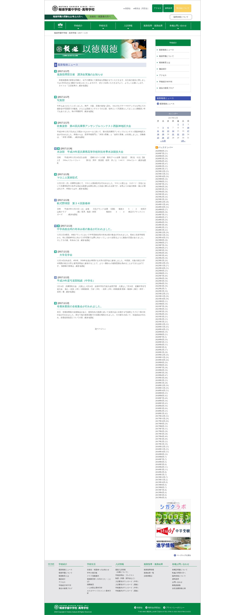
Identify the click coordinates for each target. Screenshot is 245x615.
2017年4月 (159, 436)
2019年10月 (160, 360)
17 (188, 131)
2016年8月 (159, 457)
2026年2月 (159, 166)
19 (163, 134)
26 (163, 138)
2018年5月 (159, 403)
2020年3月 (159, 347)
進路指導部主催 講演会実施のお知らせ (80, 74)
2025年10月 (160, 176)
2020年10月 (160, 329)
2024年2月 (159, 227)
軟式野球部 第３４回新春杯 (73, 203)
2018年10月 (160, 390)
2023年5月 (159, 250)
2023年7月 (159, 245)
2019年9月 (159, 362)
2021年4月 (159, 314)
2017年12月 (160, 416)
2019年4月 (159, 375)
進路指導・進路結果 (153, 25)
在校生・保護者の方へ (100, 16)
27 (168, 138)
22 (178, 134)
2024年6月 (159, 217)
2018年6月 (159, 401)
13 (168, 131)
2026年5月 (159, 158)
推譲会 (139, 608)
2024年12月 (160, 202)
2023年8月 (159, 243)
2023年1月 (159, 260)
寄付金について (182, 8)
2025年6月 (159, 187)
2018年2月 (159, 411)
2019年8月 (159, 365)
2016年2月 (159, 472)
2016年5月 (159, 464)
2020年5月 (159, 342)
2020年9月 (159, 332)
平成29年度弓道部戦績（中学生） (76, 280)
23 (183, 134)
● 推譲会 (127, 8)
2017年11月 (160, 418)
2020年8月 (159, 334)
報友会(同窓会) (154, 608)
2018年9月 (159, 393)
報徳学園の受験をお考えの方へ (68, 16)
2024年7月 (159, 215)
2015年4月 (159, 497)
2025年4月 (159, 192)
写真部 (62, 100)
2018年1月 (159, 413)
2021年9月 (159, 301)
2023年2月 (159, 258)
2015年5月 (159, 495)
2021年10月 (160, 299)
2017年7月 (159, 429)
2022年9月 (159, 271)
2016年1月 (159, 475)
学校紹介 (78, 25)
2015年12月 (160, 477)
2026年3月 (159, 164)
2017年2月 (159, 441)
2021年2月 (159, 319)
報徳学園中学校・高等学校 (65, 33)
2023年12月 (160, 232)
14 (173, 131)
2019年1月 (159, 383)
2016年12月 (160, 446)
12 (163, 131)
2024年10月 (160, 207)
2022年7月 (159, 276)
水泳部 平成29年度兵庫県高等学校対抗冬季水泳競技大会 (90, 151)
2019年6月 (159, 370)
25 (158, 138)
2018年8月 (159, 396)
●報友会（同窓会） (141, 8)
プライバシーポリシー (175, 608)
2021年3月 (159, 317)
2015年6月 (159, 492)
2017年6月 (159, 431)
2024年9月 (159, 209)
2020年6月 (159, 339)
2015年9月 (159, 485)
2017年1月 (159, 444)
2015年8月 (159, 487)
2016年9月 (159, 454)
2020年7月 (159, 337)
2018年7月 (159, 398)
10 (188, 128)
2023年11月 (160, 235)
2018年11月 (160, 388)
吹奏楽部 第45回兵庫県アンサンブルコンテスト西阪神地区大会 (94, 126)
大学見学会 (64, 254)
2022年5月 (159, 281)
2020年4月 (159, 345)
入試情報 (128, 25)
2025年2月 (159, 197)
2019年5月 (159, 373)
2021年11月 (160, 296)
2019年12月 (160, 355)
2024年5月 (159, 220)
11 (158, 131)
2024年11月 (160, 204)
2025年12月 (160, 171)
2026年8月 (159, 151)
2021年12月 (160, 294)
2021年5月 (159, 311)
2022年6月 (159, 278)
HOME (51, 564)
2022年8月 (159, 273)
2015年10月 (160, 482)
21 (173, 134)
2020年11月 (160, 327)
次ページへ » (100, 329)
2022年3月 (159, 286)
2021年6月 (159, 309)
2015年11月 (160, 480)
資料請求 (168, 8)
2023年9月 (159, 240)
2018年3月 (159, 408)
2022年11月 (160, 266)
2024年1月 (159, 230)
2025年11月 (160, 174)
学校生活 (103, 25)
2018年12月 (160, 385)
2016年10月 (160, 452)
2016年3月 (159, 469)
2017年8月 (159, 426)
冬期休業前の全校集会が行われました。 (80, 306)
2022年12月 (160, 263)
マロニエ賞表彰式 (67, 177)
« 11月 (163, 141)
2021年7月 (159, 306)
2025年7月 (159, 184)
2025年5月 (159, 189)
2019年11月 (160, 357)
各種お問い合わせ (178, 25)
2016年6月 (159, 462)
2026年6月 (159, 156)
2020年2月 (159, 350)
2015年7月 (159, 490)
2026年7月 (159, 153)
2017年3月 (159, 439)
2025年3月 (159, 194)
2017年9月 (159, 424)
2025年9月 (159, 179)
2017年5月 (159, 434)
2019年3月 (159, 378)
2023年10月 (160, 237)
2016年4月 (159, 467)
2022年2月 (159, 288)
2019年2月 (159, 380)
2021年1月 (159, 322)
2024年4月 (159, 222)
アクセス (157, 8)
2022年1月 (159, 291)
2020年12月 (160, 324)
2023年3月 (159, 255)
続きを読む (83, 86)
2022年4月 (159, 283)
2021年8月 (159, 304)
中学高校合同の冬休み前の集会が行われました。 (85, 229)
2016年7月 (159, 459)
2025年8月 (159, 181)
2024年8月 (159, 212)
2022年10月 (160, 268)
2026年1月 (159, 169)
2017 (80, 33)
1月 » (183, 141)
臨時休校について (181, 17)
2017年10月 (160, 421)
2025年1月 (159, 199)
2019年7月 (159, 367)
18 (158, 134)
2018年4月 (159, 406)
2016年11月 (160, 449)
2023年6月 (159, 248)
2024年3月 (159, 225)
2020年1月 (159, 352)
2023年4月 (159, 253)
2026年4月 (159, 161)
